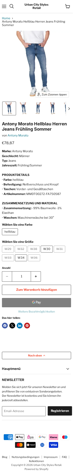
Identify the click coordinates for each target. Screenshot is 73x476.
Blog (4, 457)
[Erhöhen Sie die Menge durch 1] (36, 276)
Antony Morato (18, 135)
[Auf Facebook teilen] (5, 325)
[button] (9, 108)
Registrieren (60, 411)
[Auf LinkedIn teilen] (20, 325)
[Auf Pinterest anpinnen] (27, 325)
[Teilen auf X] (12, 325)
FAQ (64, 457)
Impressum (51, 457)
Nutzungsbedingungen (26, 457)
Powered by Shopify (36, 469)
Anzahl (6, 267)
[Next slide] (69, 108)
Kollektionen (36, 461)
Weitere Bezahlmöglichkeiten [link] (36, 311)
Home (6, 18)
